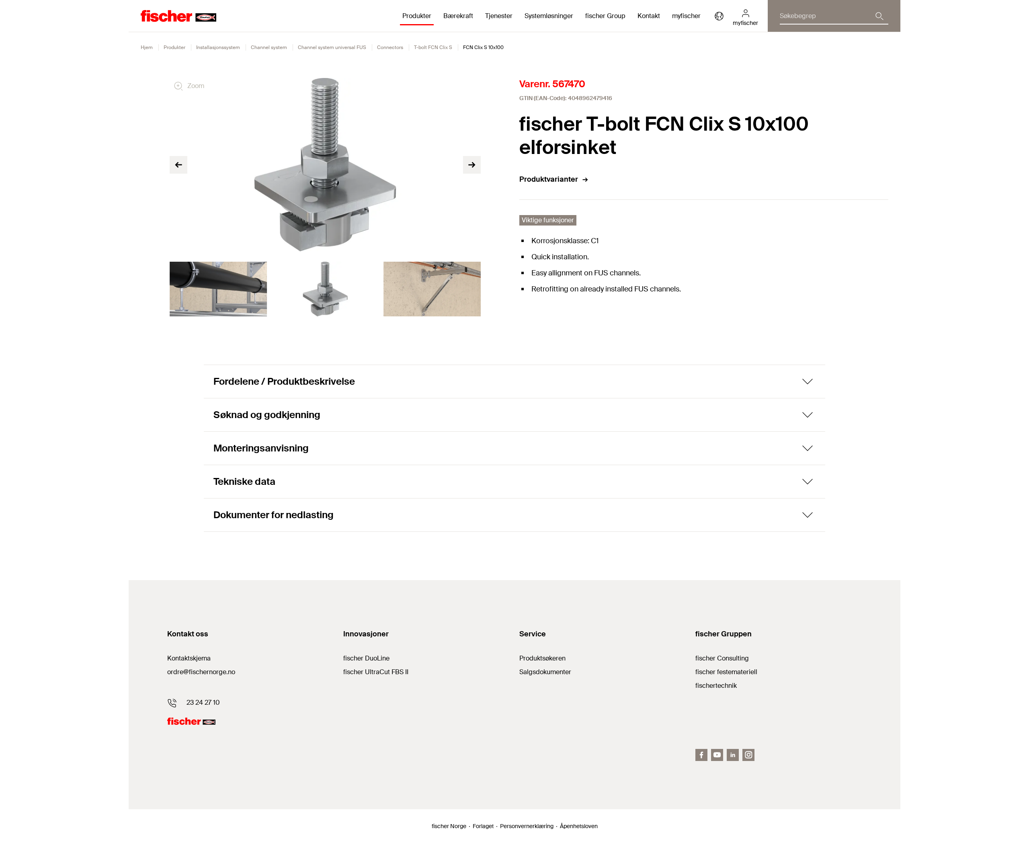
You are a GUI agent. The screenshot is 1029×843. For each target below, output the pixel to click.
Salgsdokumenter (545, 672)
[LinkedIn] (733, 755)
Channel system (269, 47)
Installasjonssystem (218, 47)
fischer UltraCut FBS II (375, 672)
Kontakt (648, 16)
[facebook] (701, 755)
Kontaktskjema (189, 658)
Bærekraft (458, 16)
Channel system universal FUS (332, 47)
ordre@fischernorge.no (201, 672)
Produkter (174, 47)
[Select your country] (719, 16)
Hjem (147, 47)
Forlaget (483, 826)
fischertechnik (716, 685)
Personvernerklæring (526, 826)
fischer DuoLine (366, 658)
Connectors (390, 47)
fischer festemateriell (726, 672)
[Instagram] (748, 755)
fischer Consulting (722, 658)
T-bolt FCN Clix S (433, 47)
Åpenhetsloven (579, 826)
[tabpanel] (218, 289)
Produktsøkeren (542, 658)
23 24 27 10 (203, 702)
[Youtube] (717, 755)
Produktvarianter (548, 179)
